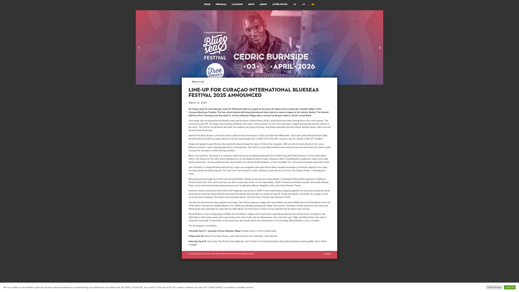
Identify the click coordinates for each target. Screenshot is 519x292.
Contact (327, 254)
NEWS (251, 4)
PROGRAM (221, 4)
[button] (139, 47)
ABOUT (263, 4)
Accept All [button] (509, 287)
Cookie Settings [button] (494, 287)
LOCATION (237, 4)
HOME (207, 4)
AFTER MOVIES (279, 4)
